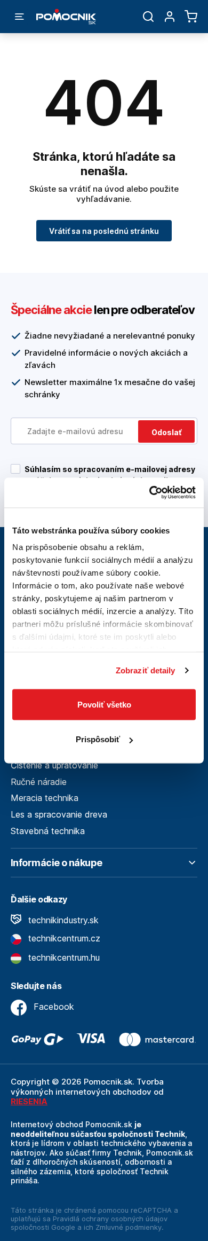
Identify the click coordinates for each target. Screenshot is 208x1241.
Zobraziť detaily (145, 670)
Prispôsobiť (98, 739)
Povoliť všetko (104, 704)
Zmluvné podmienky (128, 1227)
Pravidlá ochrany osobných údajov (110, 1218)
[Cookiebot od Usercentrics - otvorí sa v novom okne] (149, 493)
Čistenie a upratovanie (54, 765)
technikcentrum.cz (63, 938)
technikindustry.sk (62, 920)
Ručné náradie (39, 781)
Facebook (52, 1006)
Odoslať (166, 432)
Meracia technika (44, 797)
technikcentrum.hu (63, 957)
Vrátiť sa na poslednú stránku (104, 230)
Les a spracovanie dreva (59, 814)
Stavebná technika (48, 831)
